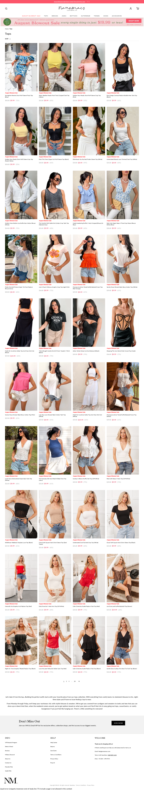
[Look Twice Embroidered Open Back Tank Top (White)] (21, 450)
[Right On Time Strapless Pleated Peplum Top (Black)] (21, 640)
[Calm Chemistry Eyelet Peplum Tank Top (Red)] (89, 578)
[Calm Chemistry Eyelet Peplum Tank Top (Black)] (89, 640)
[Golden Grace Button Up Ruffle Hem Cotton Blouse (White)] (21, 195)
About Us (7, 759)
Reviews (7, 750)
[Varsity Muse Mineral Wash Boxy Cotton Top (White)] (123, 259)
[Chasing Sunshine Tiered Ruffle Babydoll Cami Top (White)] (123, 386)
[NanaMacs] (72, 8)
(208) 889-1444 (112, 755)
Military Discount (10, 754)
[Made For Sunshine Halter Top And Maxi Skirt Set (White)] (89, 386)
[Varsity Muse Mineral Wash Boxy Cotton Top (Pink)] (21, 386)
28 (74, 681)
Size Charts (53, 750)
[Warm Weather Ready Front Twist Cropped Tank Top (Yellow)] (55, 67)
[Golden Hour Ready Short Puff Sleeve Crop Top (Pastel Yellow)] (21, 131)
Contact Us (8, 763)
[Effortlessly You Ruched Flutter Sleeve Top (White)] (89, 131)
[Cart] (137, 8)
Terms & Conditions (55, 754)
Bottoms (73, 16)
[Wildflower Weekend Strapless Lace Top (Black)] (21, 514)
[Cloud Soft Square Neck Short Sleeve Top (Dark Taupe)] (55, 514)
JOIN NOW (118, 723)
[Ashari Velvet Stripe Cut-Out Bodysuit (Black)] (89, 322)
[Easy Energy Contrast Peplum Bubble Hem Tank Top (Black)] (123, 67)
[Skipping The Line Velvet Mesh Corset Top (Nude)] (123, 322)
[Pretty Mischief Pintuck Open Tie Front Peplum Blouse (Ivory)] (21, 259)
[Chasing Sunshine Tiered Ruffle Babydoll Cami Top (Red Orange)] (89, 259)
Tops (46, 16)
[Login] (131, 8)
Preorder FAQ (9, 767)
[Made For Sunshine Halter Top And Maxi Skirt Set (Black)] (21, 322)
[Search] (6, 8)
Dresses (55, 16)
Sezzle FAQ (8, 771)
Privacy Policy (54, 759)
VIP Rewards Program (11, 742)
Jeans (64, 16)
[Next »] (79, 681)
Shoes (105, 16)
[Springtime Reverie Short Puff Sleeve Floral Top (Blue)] (21, 67)
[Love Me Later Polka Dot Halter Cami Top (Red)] (55, 640)
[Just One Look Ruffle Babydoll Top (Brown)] (123, 578)
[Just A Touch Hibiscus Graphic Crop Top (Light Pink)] (55, 259)
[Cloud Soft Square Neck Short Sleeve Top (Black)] (123, 514)
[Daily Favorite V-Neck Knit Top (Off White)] (55, 578)
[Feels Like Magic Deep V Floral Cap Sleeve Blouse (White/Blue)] (123, 195)
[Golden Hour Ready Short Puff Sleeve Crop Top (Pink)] (89, 67)
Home (6, 29)
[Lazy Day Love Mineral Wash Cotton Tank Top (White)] (55, 386)
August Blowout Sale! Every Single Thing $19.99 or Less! (69, 1)
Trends (97, 16)
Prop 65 (52, 763)
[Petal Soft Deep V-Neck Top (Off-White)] (123, 450)
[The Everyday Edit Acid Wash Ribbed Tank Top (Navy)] (55, 450)
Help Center (53, 742)
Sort (7, 39)
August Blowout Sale (31, 16)
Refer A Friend (9, 746)
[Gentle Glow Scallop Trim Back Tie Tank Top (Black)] (123, 640)
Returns (52, 746)
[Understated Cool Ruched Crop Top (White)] (89, 514)
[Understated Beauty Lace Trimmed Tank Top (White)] (123, 131)
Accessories (117, 16)
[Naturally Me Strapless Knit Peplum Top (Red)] (21, 578)
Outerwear (85, 16)
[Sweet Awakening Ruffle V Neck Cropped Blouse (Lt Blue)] (89, 195)
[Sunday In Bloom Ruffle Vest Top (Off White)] (89, 450)
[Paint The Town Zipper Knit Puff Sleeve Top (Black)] (55, 131)
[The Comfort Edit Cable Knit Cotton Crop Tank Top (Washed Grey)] (55, 195)
